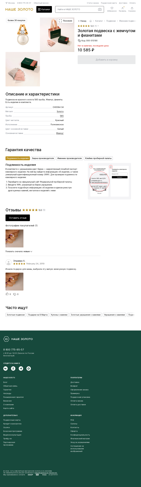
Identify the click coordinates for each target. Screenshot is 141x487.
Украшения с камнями (114, 315)
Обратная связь (10, 386)
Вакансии (7, 401)
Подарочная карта (109, 3)
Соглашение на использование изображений (77, 448)
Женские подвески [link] (128, 21)
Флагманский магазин (80, 439)
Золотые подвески (16, 315)
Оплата (132, 3)
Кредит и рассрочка (12, 424)
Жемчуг (60, 133)
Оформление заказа (79, 390)
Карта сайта (8, 408)
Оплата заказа (76, 401)
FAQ (72, 420)
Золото (60, 111)
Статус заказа (93, 3)
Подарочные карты (12, 420)
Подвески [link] (111, 21)
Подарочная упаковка (80, 397)
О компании (8, 405)
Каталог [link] (99, 21)
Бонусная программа (12, 431)
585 (62, 116)
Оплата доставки (78, 405)
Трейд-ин (7, 439)
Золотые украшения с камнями (86, 315)
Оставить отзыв (17, 217)
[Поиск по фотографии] (99, 9)
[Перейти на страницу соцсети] (7, 368)
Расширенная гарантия (13, 397)
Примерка (74, 393)
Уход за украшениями (80, 442)
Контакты (74, 427)
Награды (7, 393)
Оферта (74, 431)
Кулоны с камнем (59, 315)
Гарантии (7, 390)
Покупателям (76, 377)
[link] (91, 21)
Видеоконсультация (12, 435)
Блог (5, 382)
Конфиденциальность (80, 435)
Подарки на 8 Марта (38, 315)
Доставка (123, 3)
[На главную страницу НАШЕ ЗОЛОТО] (18, 339)
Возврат (74, 386)
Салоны (73, 424)
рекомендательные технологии (46, 472)
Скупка (6, 427)
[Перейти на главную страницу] (19, 9)
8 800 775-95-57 (24, 3)
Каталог (45, 9)
